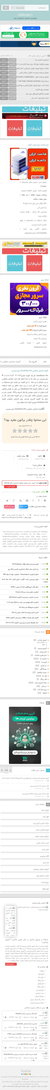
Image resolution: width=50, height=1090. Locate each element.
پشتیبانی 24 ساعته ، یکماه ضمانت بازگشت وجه (33, 214)
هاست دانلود (6, 1086)
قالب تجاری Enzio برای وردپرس (39, 786)
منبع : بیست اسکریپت (34, 474)
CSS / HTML (41, 642)
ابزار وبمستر (43, 652)
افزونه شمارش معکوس (14, 541)
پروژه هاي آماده (42, 689)
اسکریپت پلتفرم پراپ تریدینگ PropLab (27, 592)
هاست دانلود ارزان (42, 876)
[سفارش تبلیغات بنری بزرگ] (25, 112)
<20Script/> (25, 15)
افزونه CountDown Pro (29, 541)
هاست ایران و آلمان (40, 321)
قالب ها (44, 676)
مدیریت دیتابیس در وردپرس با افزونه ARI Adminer (23, 597)
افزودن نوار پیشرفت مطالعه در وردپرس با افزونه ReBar (22, 617)
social (31, 539)
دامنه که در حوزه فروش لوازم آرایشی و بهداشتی (33, 85)
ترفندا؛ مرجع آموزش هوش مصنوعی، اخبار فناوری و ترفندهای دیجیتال (25, 68)
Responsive (25, 539)
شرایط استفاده (39, 996)
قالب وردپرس (44, 856)
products (44, 536)
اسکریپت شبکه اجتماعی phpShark (27, 1024)
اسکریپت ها (43, 658)
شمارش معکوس (19, 546)
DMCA (32, 1077)
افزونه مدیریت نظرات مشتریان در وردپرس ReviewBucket (20, 1054)
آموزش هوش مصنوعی (41, 869)
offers (32, 536)
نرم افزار (44, 686)
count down (19, 531)
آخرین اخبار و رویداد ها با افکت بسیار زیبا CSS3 (25, 612)
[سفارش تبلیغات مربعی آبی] (34, 135)
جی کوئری (44, 665)
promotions (18, 539)
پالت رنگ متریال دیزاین (37, 999)
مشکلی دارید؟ (37, 465)
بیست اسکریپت (12, 543)
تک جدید (46, 862)
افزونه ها (33, 361)
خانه (45, 361)
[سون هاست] (25, 37)
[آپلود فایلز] (25, 30)
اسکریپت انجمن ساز (42, 60)
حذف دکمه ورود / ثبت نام (40, 98)
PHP (43, 645)
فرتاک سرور (44, 280)
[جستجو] (6, 8)
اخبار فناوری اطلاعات (40, 655)
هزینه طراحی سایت (42, 830)
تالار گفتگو (41, 983)
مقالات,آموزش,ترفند (41, 682)
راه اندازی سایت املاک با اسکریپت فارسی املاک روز (23, 569)
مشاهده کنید (10, 964)
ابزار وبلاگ (41, 980)
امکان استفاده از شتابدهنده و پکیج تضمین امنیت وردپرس (33, 222)
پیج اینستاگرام (9, 506)
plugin (38, 536)
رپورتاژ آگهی (43, 669)
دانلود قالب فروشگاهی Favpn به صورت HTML (24, 587)
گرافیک (45, 693)
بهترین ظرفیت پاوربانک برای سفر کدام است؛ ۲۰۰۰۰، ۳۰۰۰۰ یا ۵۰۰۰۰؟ (25, 64)
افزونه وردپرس (9, 375)
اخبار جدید (45, 849)
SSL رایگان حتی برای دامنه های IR (35, 203)
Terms (46, 1077)
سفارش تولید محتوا (42, 836)
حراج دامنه (45, 882)
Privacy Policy (39, 1077)
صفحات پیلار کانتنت (42, 89)
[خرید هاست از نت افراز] (25, 118)
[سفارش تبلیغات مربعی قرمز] (15, 135)
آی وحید (33, 1086)
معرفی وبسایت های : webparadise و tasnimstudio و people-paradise (24, 77)
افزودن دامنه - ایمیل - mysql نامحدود (34, 190)
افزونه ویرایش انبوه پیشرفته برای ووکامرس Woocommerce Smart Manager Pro (25, 778)
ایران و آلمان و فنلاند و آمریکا (37, 334)
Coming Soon (11, 531)
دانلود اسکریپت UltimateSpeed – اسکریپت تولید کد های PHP (20, 574)
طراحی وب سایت (42, 1086)
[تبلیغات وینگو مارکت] (25, 763)
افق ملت (46, 817)
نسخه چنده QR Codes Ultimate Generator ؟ (33, 81)
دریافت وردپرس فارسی (37, 1002)
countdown (27, 531)
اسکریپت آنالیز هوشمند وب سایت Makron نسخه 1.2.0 (22, 602)
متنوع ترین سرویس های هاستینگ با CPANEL (33, 184)
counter (21, 536)
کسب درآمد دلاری (43, 843)
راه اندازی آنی (42, 207)
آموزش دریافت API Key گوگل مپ (27, 1044)
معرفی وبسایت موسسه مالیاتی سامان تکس (34, 72)
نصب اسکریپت (39, 993)
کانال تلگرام (23, 506)
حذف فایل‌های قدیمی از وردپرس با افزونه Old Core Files (22, 622)
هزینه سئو (45, 810)
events (27, 536)
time (35, 539)
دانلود (40, 456)
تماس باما (41, 977)
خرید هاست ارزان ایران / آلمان (38, 145)
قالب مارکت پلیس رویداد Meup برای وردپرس (35, 793)
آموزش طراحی (42, 640)
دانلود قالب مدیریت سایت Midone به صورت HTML (22, 1034)
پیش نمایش (21, 456)
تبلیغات (42, 971)
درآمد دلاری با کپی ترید (41, 823)
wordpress (44, 539)
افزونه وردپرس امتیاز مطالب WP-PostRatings (25, 564)
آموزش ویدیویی (42, 648)
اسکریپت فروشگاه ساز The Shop (28, 607)
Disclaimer (25, 1079)
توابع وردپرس (40, 990)
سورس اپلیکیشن (42, 672)
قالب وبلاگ (43, 679)
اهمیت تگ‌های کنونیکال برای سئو (37, 94)
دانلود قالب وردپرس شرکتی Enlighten (26, 1014)
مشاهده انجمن (5, 55)
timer (39, 539)
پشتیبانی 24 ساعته (40, 338)
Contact (26, 1077)
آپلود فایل (45, 889)
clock (4, 531)
